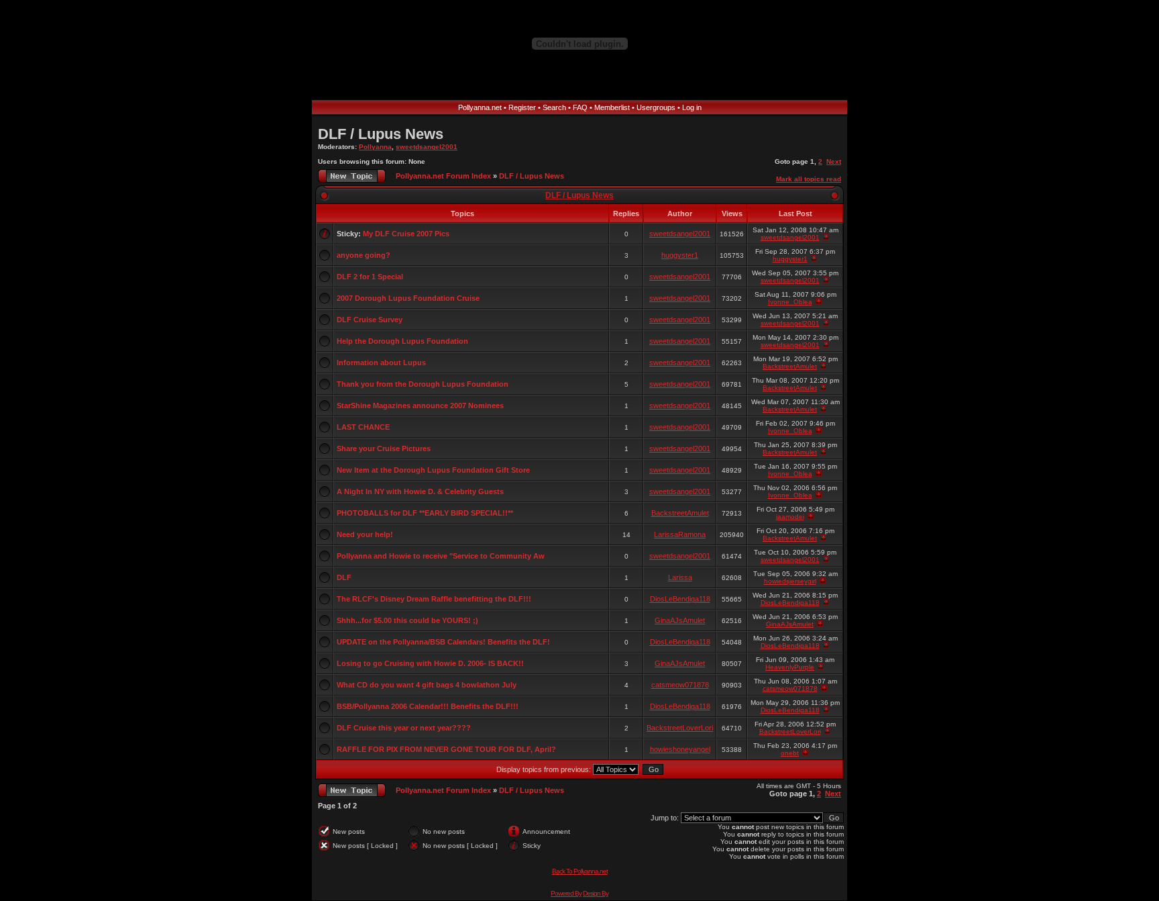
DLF (344, 577)
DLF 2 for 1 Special (370, 277)
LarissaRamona (680, 534)
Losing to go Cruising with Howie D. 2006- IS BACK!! (430, 663)
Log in (692, 107)
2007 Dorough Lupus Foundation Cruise (408, 298)
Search (554, 107)
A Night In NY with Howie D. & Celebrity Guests (420, 491)
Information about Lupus (381, 363)
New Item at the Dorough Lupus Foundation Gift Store (433, 470)
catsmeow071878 (680, 685)
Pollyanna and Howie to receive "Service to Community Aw (441, 556)
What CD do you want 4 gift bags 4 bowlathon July (426, 685)
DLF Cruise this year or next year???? (404, 728)
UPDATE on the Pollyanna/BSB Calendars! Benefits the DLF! (443, 642)
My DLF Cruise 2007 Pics (406, 234)
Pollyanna (375, 146)
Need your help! (365, 534)
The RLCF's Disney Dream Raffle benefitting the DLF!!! (434, 599)
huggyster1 (679, 255)
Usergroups (656, 107)
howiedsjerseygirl (790, 581)
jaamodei (790, 516)
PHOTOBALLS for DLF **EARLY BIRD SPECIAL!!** (425, 513)
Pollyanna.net (480, 107)
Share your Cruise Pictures (384, 448)
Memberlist (612, 107)
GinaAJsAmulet (680, 620)
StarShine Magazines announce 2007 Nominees (420, 405)
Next (833, 161)
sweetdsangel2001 (426, 146)
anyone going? (363, 255)
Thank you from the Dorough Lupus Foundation (422, 384)
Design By (595, 893)
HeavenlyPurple (789, 667)
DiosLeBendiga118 (680, 599)
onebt (790, 753)
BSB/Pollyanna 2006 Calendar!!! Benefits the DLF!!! (427, 706)
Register (522, 107)
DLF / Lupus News (380, 134)
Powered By (566, 893)
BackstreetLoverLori (680, 728)
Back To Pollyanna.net (580, 871)
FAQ (580, 107)
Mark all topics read (808, 179)
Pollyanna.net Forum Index (443, 176)
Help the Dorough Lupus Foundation (402, 341)
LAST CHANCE (363, 427)
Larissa (680, 577)
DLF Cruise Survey (369, 320)
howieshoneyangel (680, 749)
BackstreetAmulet (790, 366)
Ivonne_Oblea (790, 301)
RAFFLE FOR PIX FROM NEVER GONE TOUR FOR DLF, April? (446, 749)
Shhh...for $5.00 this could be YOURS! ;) (407, 620)
